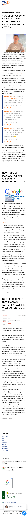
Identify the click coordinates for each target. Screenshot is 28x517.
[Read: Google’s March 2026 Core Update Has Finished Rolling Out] (3, 468)
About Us (4, 446)
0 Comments (11, 292)
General (3, 29)
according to (18, 205)
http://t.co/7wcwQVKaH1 (12, 98)
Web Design (5, 436)
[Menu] (24, 3)
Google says (5, 222)
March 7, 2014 (8, 108)
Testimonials (5, 448)
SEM (3, 440)
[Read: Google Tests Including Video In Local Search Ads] (3, 462)
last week (8, 332)
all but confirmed (20, 74)
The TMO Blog (6, 444)
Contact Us (5, 450)
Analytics (4, 442)
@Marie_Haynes (9, 96)
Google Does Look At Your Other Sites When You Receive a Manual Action (13, 21)
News (8, 29)
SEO (9, 29)
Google (6, 29)
